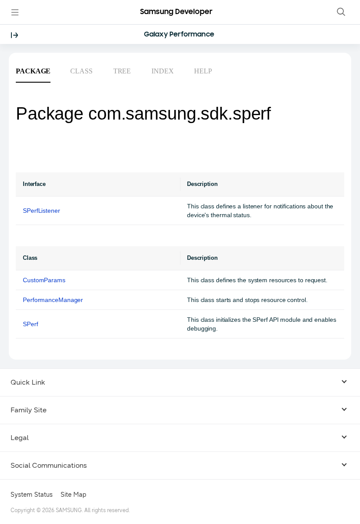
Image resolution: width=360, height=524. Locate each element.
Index (162, 71)
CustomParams (44, 280)
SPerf (30, 324)
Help (203, 71)
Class (81, 71)
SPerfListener (41, 210)
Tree (122, 71)
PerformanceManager (53, 299)
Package (33, 71)
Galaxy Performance (179, 34)
